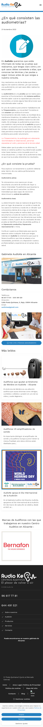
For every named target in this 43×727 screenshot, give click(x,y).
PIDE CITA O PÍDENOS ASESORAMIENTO (22, 343)
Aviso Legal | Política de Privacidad (26, 685)
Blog (23, 694)
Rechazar (21, 719)
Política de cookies (13, 688)
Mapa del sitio (32, 688)
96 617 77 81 (9, 595)
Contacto (12, 694)
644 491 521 (9, 605)
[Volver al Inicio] (12, 5)
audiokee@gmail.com (10, 307)
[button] (41, 5)
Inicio (5, 685)
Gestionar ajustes (22, 723)
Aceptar (21, 714)
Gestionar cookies (23, 699)
